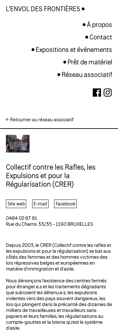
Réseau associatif (87, 74)
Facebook (65, 203)
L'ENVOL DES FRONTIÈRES (44, 8)
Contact (100, 37)
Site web (16, 203)
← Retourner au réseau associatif (40, 119)
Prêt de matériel (90, 62)
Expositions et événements (74, 49)
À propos (99, 24)
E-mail (40, 203)
